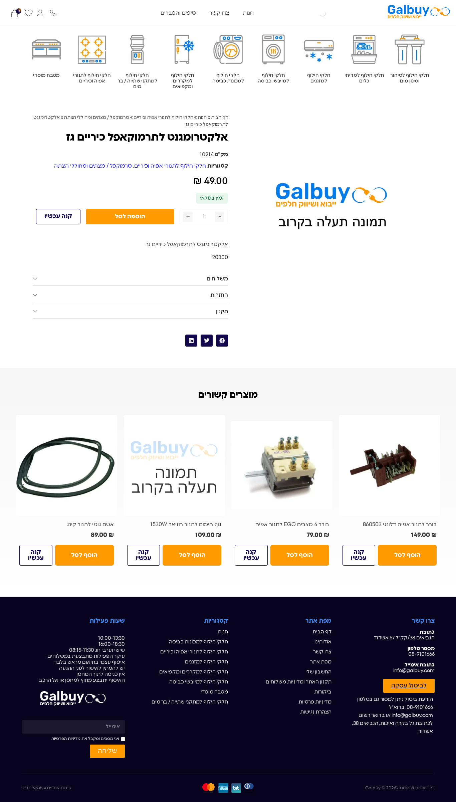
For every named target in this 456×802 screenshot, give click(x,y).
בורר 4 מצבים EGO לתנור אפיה (292, 524)
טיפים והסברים (178, 13)
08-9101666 (421, 654)
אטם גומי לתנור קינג (90, 524)
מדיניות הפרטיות (65, 739)
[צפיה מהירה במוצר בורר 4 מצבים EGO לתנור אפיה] (325, 423)
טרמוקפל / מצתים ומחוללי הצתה (96, 117)
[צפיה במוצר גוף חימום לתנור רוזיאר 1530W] (174, 465)
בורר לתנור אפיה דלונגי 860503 (400, 524)
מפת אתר (320, 661)
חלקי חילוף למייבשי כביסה (198, 681)
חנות (248, 13)
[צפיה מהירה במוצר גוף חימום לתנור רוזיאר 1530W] (217, 423)
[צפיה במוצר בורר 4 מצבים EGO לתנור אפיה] (281, 465)
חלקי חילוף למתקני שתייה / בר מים (190, 702)
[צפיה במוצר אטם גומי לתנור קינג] (66, 465)
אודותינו (322, 641)
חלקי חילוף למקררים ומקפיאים (193, 671)
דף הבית (219, 117)
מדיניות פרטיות (314, 702)
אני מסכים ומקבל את (85, 739)
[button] (222, 341)
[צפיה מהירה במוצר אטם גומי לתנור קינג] (109, 423)
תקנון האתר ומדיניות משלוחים (298, 681)
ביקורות (322, 691)
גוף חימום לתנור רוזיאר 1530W (185, 524)
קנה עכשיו (58, 216)
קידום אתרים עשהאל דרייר (46, 788)
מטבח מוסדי (214, 691)
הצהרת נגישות (315, 712)
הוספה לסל (130, 217)
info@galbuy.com (414, 670)
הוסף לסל (407, 555)
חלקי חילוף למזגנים (206, 661)
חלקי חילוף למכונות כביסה (198, 641)
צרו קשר (219, 13)
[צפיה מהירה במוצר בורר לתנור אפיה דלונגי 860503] (432, 423)
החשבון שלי (318, 671)
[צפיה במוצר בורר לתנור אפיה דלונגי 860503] (389, 465)
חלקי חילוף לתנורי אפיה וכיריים (163, 117)
